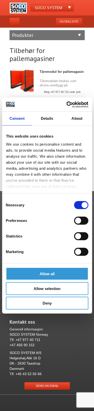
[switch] (81, 221)
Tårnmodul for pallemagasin (62, 72)
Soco (48, 8)
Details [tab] (47, 118)
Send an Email (47, 386)
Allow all (47, 274)
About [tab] (76, 118)
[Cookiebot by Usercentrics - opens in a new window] (67, 104)
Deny (47, 303)
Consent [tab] (17, 118)
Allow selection (47, 288)
